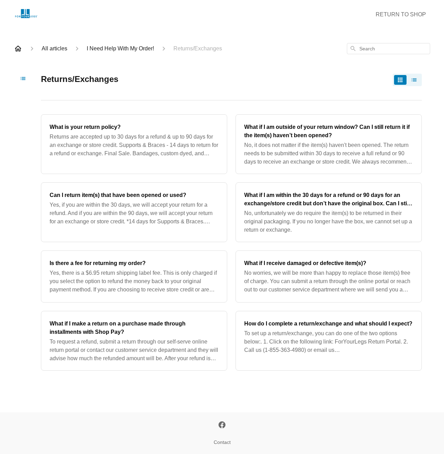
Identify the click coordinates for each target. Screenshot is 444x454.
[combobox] (388, 48)
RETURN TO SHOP (401, 14)
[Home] (18, 48)
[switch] (407, 80)
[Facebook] (222, 425)
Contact (222, 442)
